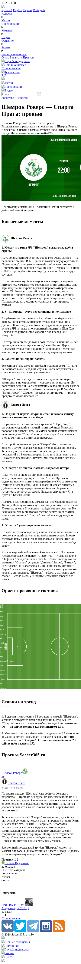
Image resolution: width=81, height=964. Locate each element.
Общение (8, 40)
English (17, 10)
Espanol (27, 10)
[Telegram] (33, 931)
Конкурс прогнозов (14, 54)
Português (39, 10)
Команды (7, 30)
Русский (7, 10)
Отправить (8, 892)
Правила (28, 57)
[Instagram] (46, 931)
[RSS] (59, 931)
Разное (6, 47)
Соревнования (11, 23)
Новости (7, 13)
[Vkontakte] (8, 931)
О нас (5, 57)
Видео (6, 37)
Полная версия (11, 68)
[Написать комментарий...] (40, 886)
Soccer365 (8, 97)
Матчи (6, 20)
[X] (20, 931)
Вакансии (16, 57)
